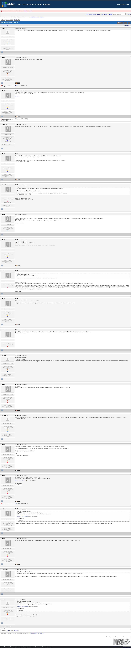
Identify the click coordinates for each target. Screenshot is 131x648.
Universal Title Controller (20, 480)
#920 (16, 599)
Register (30, 11)
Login (25, 11)
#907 (16, 214)
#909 (16, 270)
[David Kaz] (8, 131)
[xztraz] (8, 33)
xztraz (3, 28)
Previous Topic (5, 25)
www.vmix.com (123, 4)
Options (120, 22)
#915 (16, 444)
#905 (16, 153)
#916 (16, 475)
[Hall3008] (8, 360)
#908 (16, 239)
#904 (16, 124)
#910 (16, 298)
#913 (16, 384)
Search (98, 14)
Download (17, 96)
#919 (16, 569)
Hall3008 (4, 355)
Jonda (3, 214)
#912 (16, 355)
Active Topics (92, 14)
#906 (16, 184)
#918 (16, 538)
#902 (16, 57)
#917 (16, 509)
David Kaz (4, 124)
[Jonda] (8, 221)
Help (102, 14)
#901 (16, 28)
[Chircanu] (8, 516)
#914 (16, 415)
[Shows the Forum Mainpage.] (8, 5)
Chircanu (4, 509)
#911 (16, 329)
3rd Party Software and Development (20, 17)
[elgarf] (8, 64)
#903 (16, 90)
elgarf (3, 57)
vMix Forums (3, 17)
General (9, 17)
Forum (86, 14)
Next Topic (126, 25)
